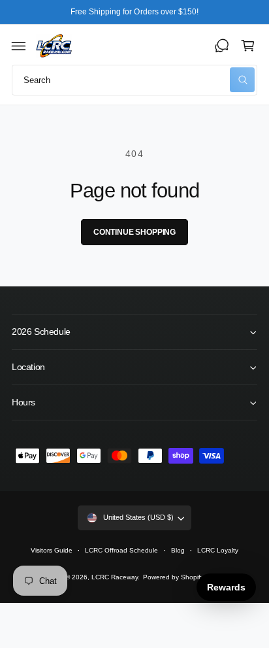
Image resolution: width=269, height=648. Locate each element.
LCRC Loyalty (217, 550)
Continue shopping (134, 232)
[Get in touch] (222, 46)
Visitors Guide (51, 550)
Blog (178, 550)
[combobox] (134, 80)
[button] (19, 46)
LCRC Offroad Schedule (121, 550)
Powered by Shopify (173, 577)
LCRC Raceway (114, 577)
